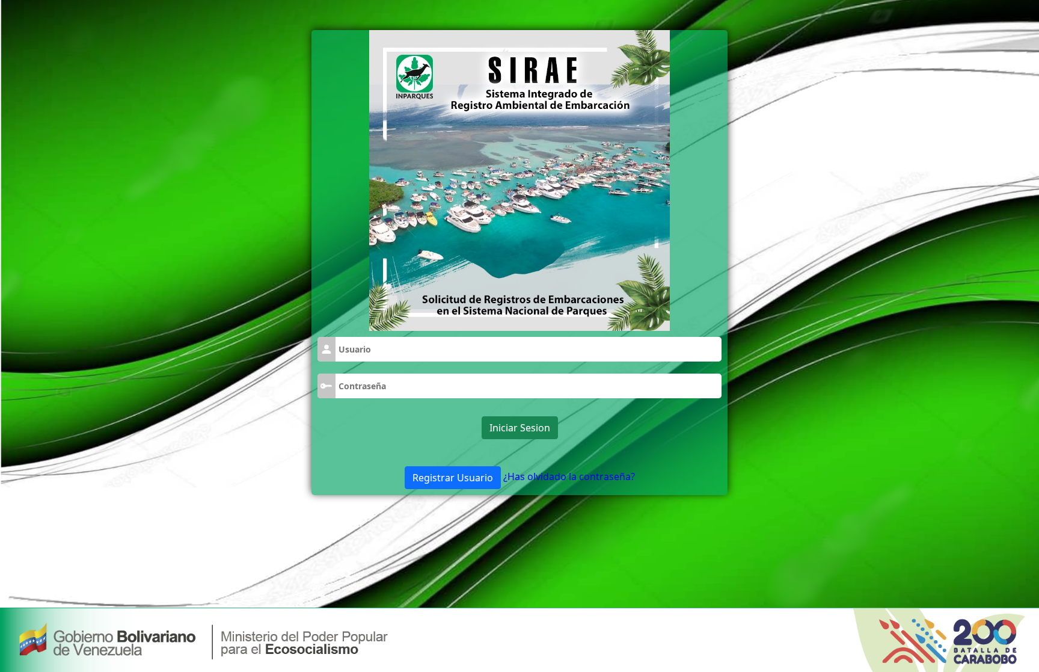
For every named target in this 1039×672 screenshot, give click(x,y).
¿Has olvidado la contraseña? (569, 476)
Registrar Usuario (452, 477)
